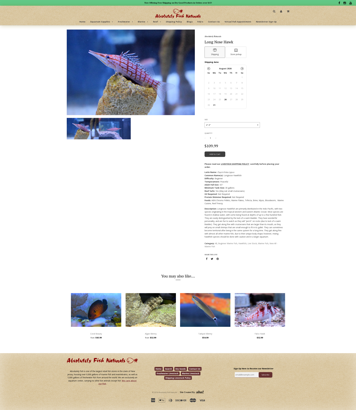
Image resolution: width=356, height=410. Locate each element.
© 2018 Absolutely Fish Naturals (164, 392)
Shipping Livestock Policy (178, 378)
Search (168, 368)
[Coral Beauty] (96, 310)
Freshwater (124, 21)
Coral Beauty (96, 333)
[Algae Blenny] (151, 310)
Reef (156, 21)
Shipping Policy (174, 21)
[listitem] (215, 52)
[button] (209, 68)
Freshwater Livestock (167, 373)
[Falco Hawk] (260, 310)
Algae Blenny (151, 333)
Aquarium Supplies (100, 21)
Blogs (190, 21)
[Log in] (281, 11)
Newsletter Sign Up (266, 21)
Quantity (208, 133)
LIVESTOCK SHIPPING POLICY (235, 164)
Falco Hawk (260, 333)
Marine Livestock (190, 373)
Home (82, 21)
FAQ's (200, 21)
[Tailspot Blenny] (205, 310)
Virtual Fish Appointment (238, 21)
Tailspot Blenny (205, 333)
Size (206, 119)
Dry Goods (180, 368)
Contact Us (214, 21)
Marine (142, 21)
